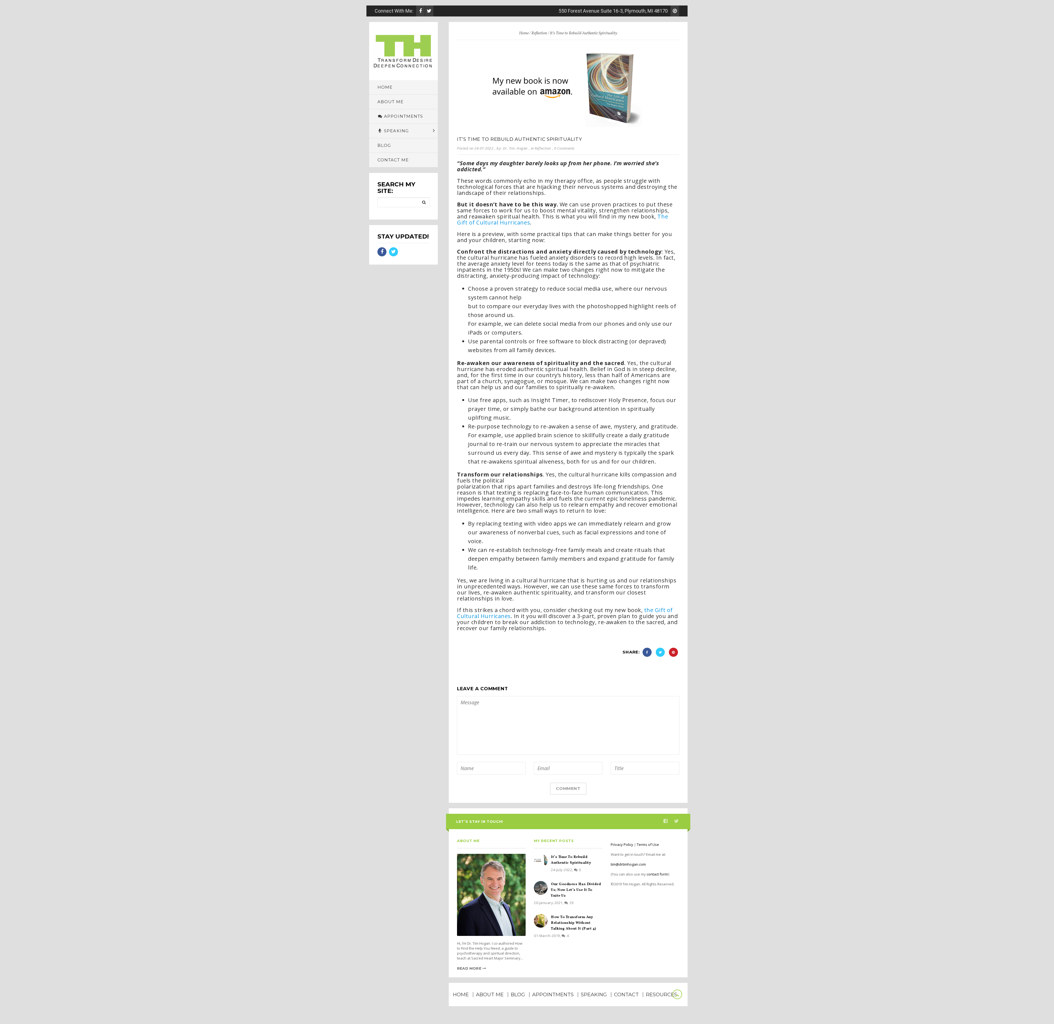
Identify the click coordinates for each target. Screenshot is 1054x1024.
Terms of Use (648, 844)
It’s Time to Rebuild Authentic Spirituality (519, 139)
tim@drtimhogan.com (628, 864)
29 (572, 902)
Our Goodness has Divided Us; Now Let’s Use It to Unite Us (576, 890)
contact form (657, 874)
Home (524, 33)
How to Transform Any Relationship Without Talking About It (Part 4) (573, 923)
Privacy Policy (622, 844)
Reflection (539, 33)
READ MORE (470, 968)
